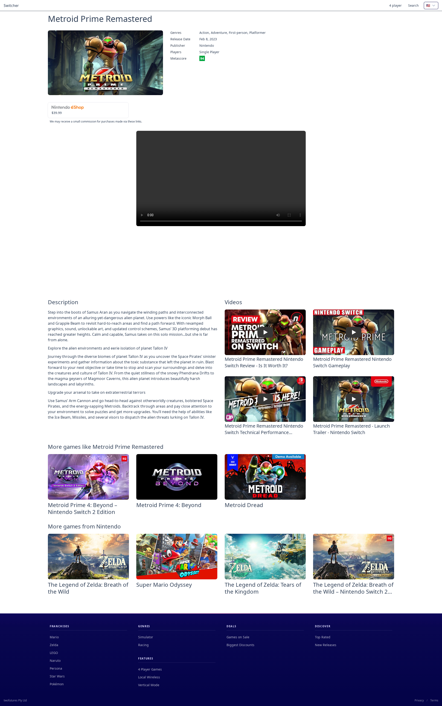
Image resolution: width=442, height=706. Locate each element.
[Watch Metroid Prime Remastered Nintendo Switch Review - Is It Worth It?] (265, 332)
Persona (56, 668)
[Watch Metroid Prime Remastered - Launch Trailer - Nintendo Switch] (353, 399)
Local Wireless (149, 677)
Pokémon (57, 684)
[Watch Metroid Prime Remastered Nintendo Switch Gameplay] (353, 332)
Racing (143, 645)
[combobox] (431, 5)
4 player (395, 5)
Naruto (55, 660)
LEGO (54, 653)
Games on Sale (238, 637)
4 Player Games (150, 669)
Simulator (145, 637)
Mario (54, 637)
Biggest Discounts (240, 645)
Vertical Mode (148, 685)
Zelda (54, 645)
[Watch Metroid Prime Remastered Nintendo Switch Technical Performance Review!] (265, 399)
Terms (434, 700)
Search (413, 5)
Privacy (419, 700)
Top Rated (322, 637)
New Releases (325, 645)
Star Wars (57, 676)
